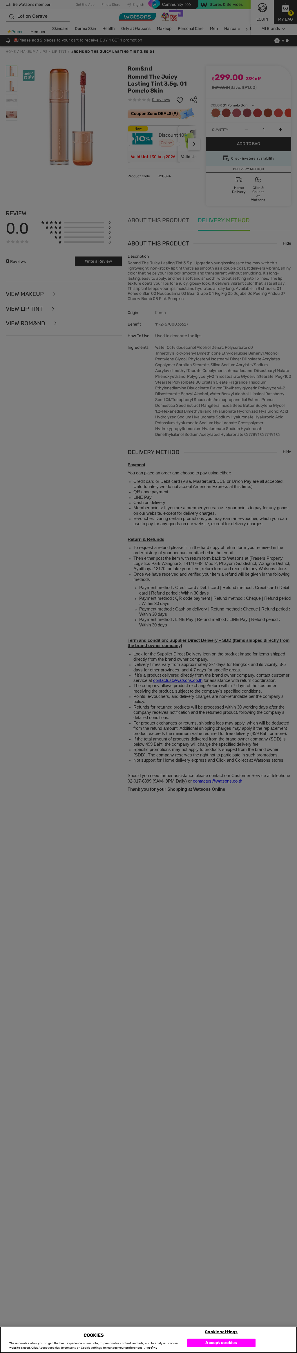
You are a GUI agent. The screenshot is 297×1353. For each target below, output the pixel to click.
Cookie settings (221, 1331)
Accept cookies (221, 1342)
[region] (148, 1340)
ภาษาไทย (150, 1348)
